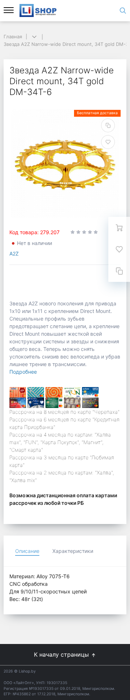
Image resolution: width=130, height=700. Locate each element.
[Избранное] (119, 249)
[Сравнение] (119, 271)
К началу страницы (62, 654)
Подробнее (23, 372)
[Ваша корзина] (119, 228)
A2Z (14, 253)
